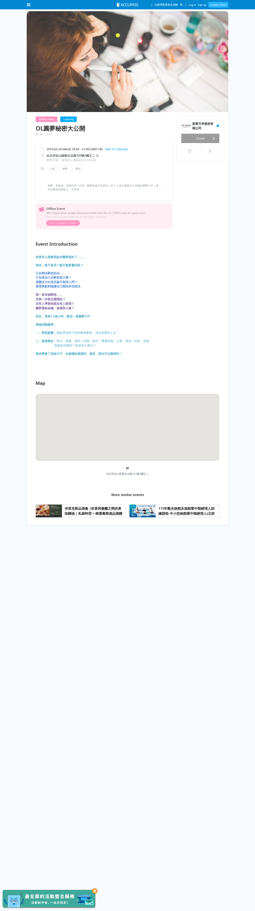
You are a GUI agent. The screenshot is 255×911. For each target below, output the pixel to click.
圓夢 (65, 168)
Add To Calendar (116, 149)
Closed (200, 138)
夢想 (78, 168)
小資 (52, 168)
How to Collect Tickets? (63, 223)
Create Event (218, 5)
